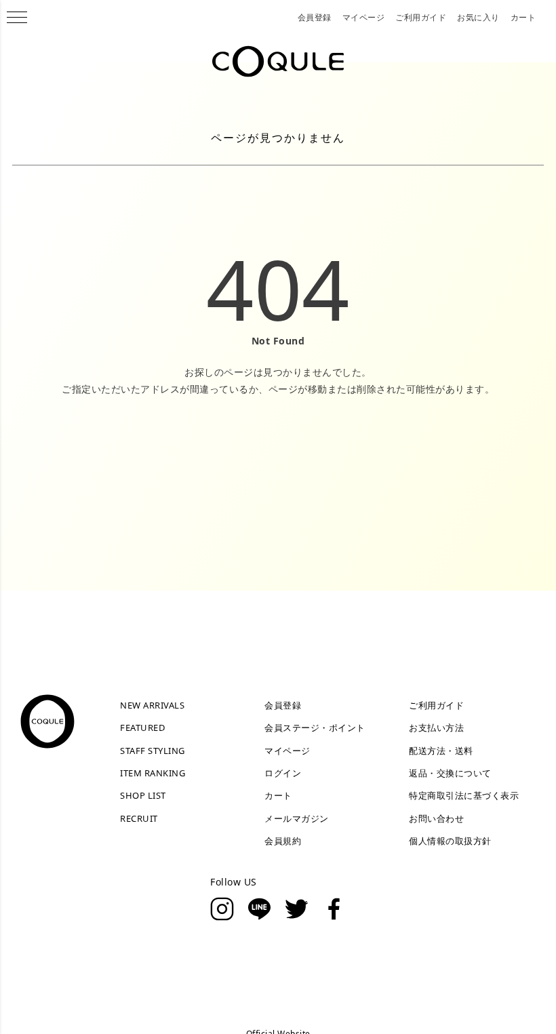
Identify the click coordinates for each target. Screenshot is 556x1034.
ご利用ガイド (420, 17)
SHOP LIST (143, 795)
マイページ (363, 17)
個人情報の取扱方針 (450, 841)
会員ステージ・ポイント (314, 727)
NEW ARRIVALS (152, 705)
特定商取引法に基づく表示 (464, 795)
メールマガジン (296, 818)
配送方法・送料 (441, 750)
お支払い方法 (436, 727)
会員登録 (315, 17)
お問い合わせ (436, 818)
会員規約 (282, 841)
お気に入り (478, 17)
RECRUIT (139, 818)
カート (523, 17)
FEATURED (142, 727)
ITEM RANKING (152, 773)
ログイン (282, 773)
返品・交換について (450, 773)
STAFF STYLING (152, 750)
